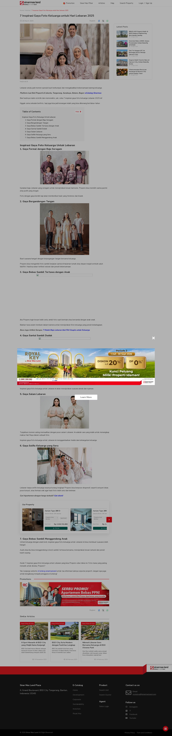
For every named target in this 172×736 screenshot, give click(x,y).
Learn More (86, 397)
